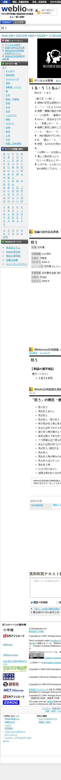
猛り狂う (43, 431)
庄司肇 (41, 247)
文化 (8, 107)
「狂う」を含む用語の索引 (46, 609)
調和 (54, 102)
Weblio (32, 643)
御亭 (44, 168)
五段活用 (41, 35)
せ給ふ (56, 152)
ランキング (45, 353)
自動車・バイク (13, 87)
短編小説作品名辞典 (46, 231)
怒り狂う (43, 407)
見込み (50, 119)
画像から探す (45, 722)
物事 (39, 111)
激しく (41, 156)
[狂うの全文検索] (19, 22)
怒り (47, 436)
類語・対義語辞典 (21, 2)
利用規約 (9, 728)
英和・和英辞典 (39, 2)
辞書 (5, 2)
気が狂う (43, 415)
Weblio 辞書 (7, 35)
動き (47, 156)
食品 (8, 131)
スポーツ (10, 123)
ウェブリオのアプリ (48, 719)
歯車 (55, 115)
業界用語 (10, 75)
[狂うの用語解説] (6, 22)
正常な (48, 102)
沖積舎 (43, 258)
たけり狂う (44, 468)
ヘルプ (8, 725)
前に (55, 423)
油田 (40, 472)
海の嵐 (51, 431)
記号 (5, 237)
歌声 (46, 115)
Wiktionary (8, 644)
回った (52, 156)
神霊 (39, 143)
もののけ (49, 143)
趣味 (8, 119)
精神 (39, 102)
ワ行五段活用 (37, 505)
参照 (50, 378)
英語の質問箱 (13, 255)
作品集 (52, 272)
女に (48, 131)
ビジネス (10, 71)
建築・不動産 (12, 99)
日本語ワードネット (38, 689)
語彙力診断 (12, 260)
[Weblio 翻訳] (37, 12)
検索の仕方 (10, 722)
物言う (56, 505)
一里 (55, 440)
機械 (47, 111)
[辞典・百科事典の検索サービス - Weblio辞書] (17, 11)
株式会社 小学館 (36, 631)
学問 (8, 103)
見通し (45, 123)
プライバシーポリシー (15, 731)
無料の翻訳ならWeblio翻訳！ (47, 11)
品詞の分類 (21, 35)
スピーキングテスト (16, 264)
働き (54, 111)
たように (53, 106)
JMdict (50, 701)
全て (4, 68)
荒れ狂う (43, 411)
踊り (46, 139)
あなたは (43, 427)
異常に (48, 127)
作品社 (43, 277)
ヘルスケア (11, 115)
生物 (8, 127)
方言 (8, 139)
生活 (8, 111)
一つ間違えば (45, 440)
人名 (8, 135)
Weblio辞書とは (12, 719)
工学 (8, 95)
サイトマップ (11, 734)
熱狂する (54, 448)
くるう (41, 378)
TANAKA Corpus (10, 655)
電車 (8, 83)
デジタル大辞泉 (43, 80)
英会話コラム (13, 247)
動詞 (32, 35)
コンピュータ (12, 79)
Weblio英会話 (13, 251)
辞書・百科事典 (13, 143)
